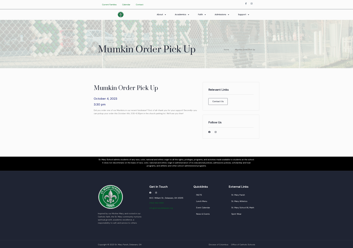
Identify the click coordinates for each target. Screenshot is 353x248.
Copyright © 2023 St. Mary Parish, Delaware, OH (119, 244)
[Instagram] (216, 132)
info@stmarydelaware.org (161, 208)
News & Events (203, 214)
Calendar (126, 4)
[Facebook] (209, 132)
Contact (139, 4)
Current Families (109, 4)
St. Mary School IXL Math (242, 207)
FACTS (199, 195)
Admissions (220, 14)
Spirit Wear (236, 214)
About (160, 14)
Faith (200, 14)
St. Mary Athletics (239, 201)
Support (242, 14)
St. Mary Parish (238, 195)
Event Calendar (203, 207)
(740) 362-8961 (156, 203)
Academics (180, 14)
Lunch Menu (201, 201)
